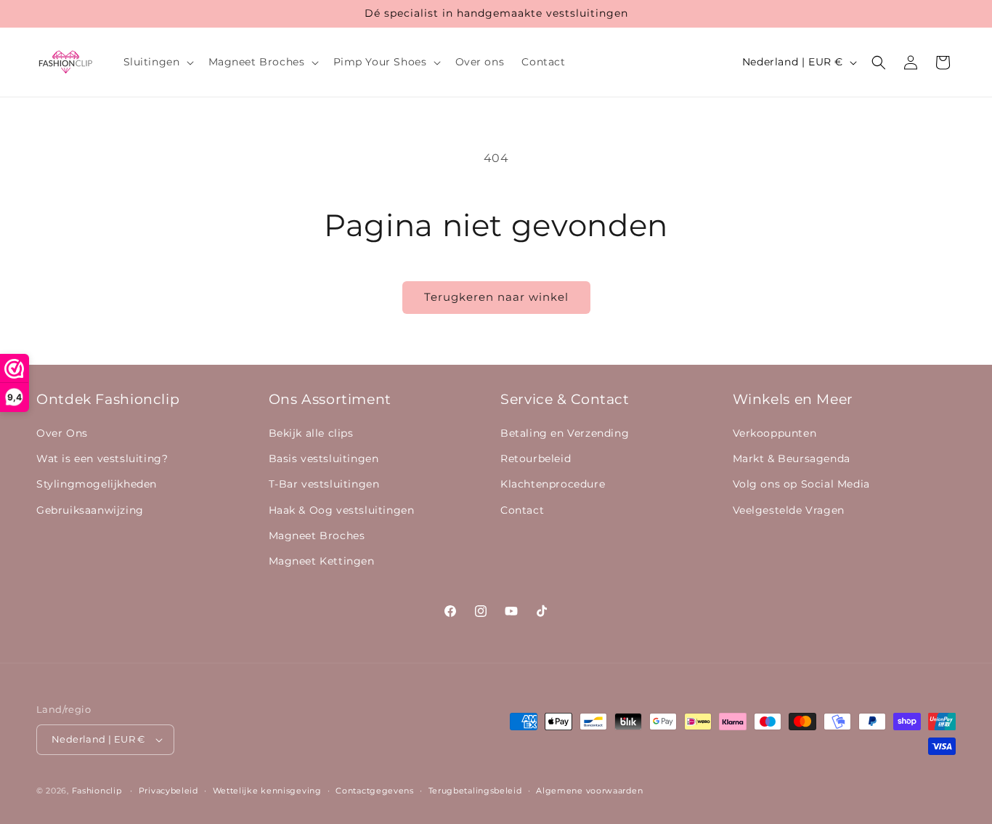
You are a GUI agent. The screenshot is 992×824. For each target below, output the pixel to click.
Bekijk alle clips (311, 433)
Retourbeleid (535, 458)
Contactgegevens (375, 790)
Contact (522, 510)
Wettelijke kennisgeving (267, 790)
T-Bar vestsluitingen (324, 483)
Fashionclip (97, 790)
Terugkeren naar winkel (496, 297)
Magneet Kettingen (322, 560)
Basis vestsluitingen (324, 458)
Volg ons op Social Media (801, 483)
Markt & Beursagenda (791, 458)
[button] (157, 62)
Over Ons (62, 433)
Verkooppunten (775, 433)
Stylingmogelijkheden (96, 483)
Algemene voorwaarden (589, 790)
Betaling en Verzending (564, 433)
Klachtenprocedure (552, 483)
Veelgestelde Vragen (789, 510)
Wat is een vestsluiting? (102, 458)
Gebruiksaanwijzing (90, 510)
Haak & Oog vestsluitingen (342, 510)
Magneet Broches (317, 535)
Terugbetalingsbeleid (475, 790)
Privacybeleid (168, 790)
